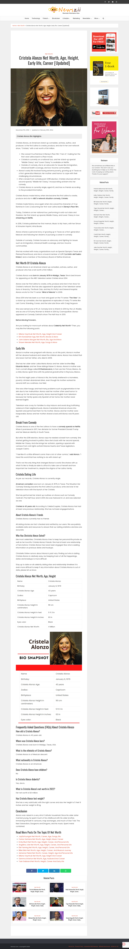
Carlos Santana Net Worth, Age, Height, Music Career (41, 839)
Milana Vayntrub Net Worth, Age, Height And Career (40, 334)
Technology (36, 18)
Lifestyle (66, 18)
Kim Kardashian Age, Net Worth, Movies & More (38, 337)
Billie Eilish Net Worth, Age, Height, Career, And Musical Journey (45, 850)
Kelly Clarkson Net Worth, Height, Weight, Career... (75, 890)
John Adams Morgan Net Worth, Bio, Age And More (40, 339)
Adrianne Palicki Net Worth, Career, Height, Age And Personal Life (46, 853)
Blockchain (56, 18)
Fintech (45, 18)
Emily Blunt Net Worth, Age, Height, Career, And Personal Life (44, 842)
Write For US (114, 946)
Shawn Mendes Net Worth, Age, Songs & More (38, 342)
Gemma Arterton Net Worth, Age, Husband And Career (42, 858)
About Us (71, 946)
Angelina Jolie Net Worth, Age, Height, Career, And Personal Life (45, 845)
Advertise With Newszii (91, 946)
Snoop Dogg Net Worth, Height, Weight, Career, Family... (74, 919)
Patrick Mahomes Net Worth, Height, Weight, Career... (37, 890)
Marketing (76, 18)
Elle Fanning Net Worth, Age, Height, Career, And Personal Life (44, 847)
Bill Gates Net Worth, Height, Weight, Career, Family (37, 905)
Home (27, 18)
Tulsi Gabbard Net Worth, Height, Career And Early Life (41, 861)
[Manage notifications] (123, 944)
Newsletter (86, 18)
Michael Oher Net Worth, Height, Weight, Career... (37, 919)
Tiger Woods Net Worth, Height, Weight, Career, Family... (74, 905)
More (96, 18)
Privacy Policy (79, 946)
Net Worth (21, 26)
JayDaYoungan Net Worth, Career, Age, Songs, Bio (40, 836)
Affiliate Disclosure (104, 946)
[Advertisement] (49, 40)
